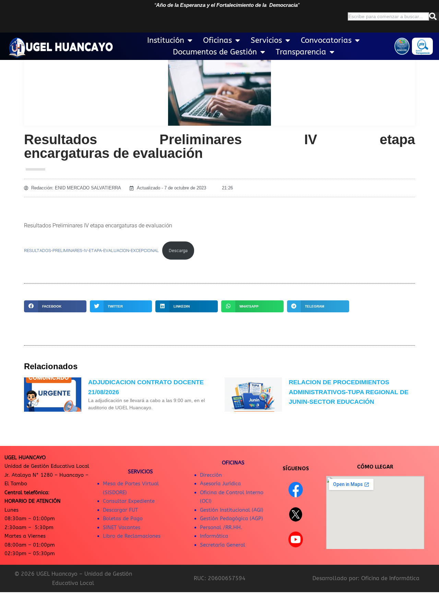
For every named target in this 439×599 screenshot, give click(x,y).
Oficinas (217, 40)
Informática (214, 536)
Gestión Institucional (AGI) (231, 510)
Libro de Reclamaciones (132, 536)
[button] (55, 306)
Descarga (178, 250)
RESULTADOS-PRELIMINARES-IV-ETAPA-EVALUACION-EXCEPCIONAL (91, 250)
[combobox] (388, 16)
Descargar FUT (120, 510)
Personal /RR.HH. (221, 527)
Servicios (266, 40)
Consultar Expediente (129, 501)
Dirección (211, 475)
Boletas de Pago (123, 518)
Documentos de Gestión (215, 52)
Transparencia (301, 52)
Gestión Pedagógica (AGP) (231, 518)
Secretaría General (222, 545)
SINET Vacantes (121, 527)
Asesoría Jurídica (220, 484)
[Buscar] (434, 16)
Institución (165, 40)
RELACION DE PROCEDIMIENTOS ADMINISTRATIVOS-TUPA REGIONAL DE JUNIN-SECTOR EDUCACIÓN (348, 392)
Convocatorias (326, 40)
